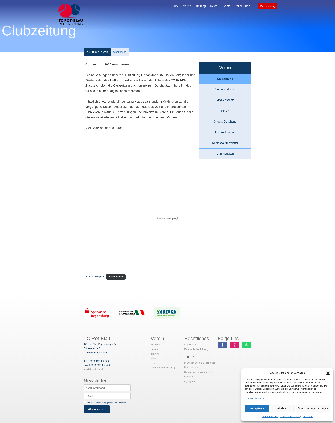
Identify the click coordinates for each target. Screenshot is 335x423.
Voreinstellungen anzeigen (313, 408)
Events (226, 6)
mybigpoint (190, 381)
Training (201, 6)
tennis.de (189, 376)
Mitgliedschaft (225, 100)
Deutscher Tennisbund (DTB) (200, 371)
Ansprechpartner (225, 132)
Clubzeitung (225, 78)
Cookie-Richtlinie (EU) (163, 367)
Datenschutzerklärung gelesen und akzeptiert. (106, 403)
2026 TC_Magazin (94, 276)
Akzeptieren (257, 408)
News (213, 6)
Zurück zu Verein (98, 51)
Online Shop (242, 6)
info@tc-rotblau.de (94, 369)
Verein (187, 6)
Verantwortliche (225, 89)
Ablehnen (282, 408)
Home (175, 6)
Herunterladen (116, 276)
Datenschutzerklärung (290, 416)
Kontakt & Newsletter (225, 143)
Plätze (225, 110)
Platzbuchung (267, 6)
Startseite (156, 344)
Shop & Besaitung (225, 121)
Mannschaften (225, 153)
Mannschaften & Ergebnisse (199, 362)
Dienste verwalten (255, 399)
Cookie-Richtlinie (270, 416)
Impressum (308, 416)
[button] (328, 372)
